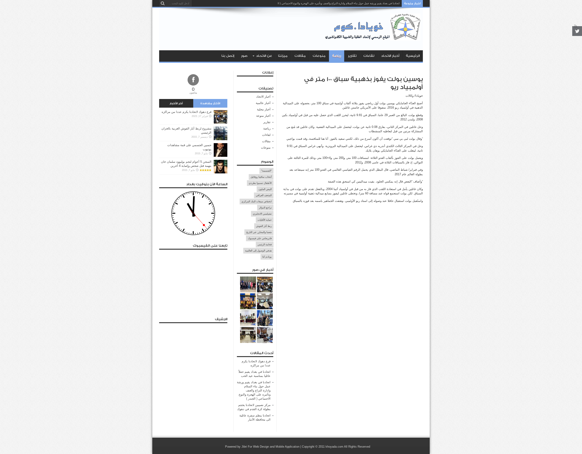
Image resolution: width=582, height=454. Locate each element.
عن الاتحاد (264, 56)
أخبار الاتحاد (390, 56)
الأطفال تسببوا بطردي (260, 183)
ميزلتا (283, 56)
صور (244, 56)
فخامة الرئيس (265, 244)
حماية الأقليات (265, 219)
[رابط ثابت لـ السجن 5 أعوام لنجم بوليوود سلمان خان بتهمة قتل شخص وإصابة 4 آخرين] (220, 172)
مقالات (300, 56)
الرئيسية (413, 56)
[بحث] (162, 3)
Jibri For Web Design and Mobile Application (270, 446)
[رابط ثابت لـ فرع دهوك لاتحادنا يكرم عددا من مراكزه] (220, 122)
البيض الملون (265, 189)
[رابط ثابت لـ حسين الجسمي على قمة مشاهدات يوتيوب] (220, 155)
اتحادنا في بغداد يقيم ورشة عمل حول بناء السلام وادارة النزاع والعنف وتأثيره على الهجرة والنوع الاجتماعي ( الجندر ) (335, 3)
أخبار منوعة (263, 115)
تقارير (352, 56)
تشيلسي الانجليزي (262, 213)
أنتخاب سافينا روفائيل (261, 176)
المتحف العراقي (264, 195)
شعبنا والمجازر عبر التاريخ (259, 232)
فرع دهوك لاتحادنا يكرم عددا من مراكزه (186, 112)
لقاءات (368, 56)
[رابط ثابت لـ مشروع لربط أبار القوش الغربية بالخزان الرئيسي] (220, 139)
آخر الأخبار (176, 103)
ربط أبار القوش (264, 226)
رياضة (336, 56)
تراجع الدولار (265, 207)
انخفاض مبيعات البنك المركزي (256, 201)
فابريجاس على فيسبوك (260, 238)
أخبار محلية (264, 109)
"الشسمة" (266, 170)
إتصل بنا (227, 56)
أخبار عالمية (263, 103)
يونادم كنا (267, 256)
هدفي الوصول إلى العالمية (258, 250)
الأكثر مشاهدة (210, 103)
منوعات (319, 56)
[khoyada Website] (374, 38)
